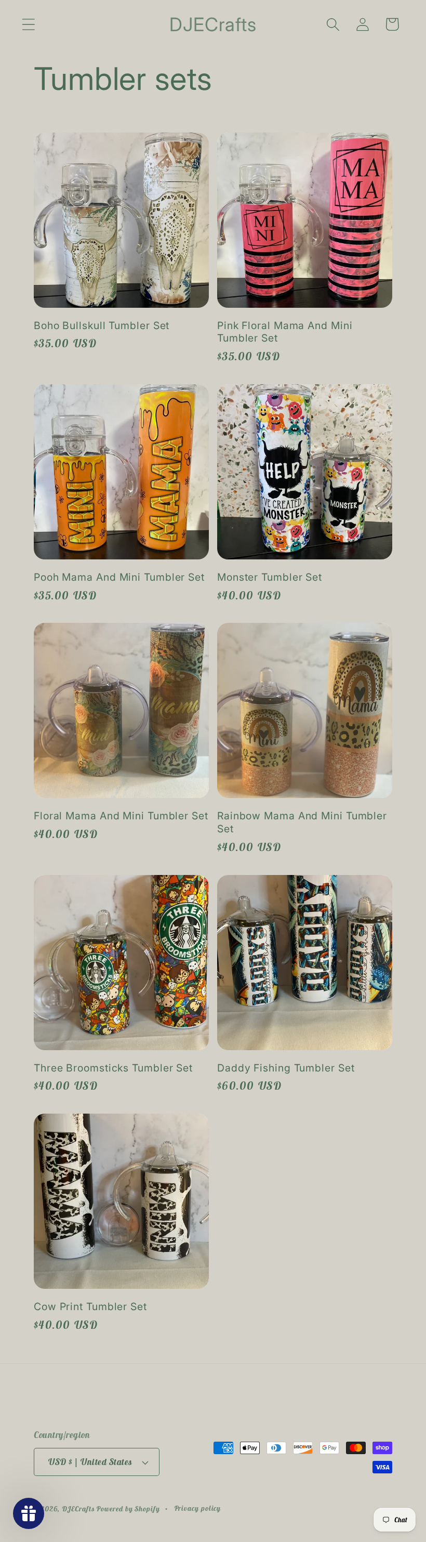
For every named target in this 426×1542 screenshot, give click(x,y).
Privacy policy (197, 1508)
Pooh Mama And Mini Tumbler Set (119, 577)
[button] (28, 24)
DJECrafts (78, 1508)
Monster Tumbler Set (269, 577)
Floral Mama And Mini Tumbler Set (121, 815)
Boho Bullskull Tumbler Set (101, 325)
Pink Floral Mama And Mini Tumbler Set (285, 332)
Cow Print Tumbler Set (90, 1306)
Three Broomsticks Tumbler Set (113, 1068)
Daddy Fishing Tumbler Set (286, 1068)
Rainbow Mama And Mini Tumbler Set (302, 822)
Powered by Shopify (127, 1508)
